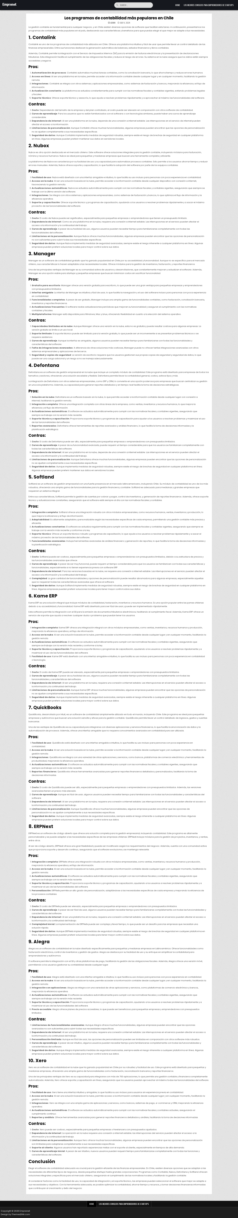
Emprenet (9, 4)
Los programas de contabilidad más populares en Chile (119, 18)
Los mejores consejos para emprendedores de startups (209, 5)
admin (112, 23)
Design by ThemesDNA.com (15, 1214)
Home (177, 5)
